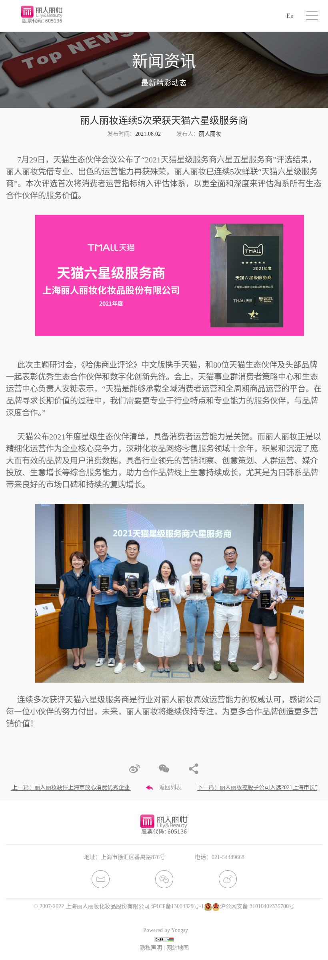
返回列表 (170, 787)
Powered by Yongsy (165, 930)
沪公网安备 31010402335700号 (257, 906)
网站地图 (177, 948)
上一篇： (71, 787)
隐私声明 (151, 948)
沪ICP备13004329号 (175, 906)
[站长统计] (164, 939)
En (290, 15)
